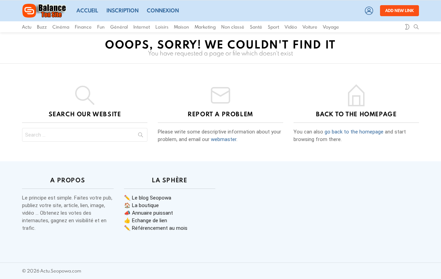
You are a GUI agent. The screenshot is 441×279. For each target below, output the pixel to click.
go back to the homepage (354, 132)
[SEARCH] (416, 26)
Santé (256, 27)
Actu (26, 27)
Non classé (232, 27)
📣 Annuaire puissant (148, 213)
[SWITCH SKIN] (407, 26)
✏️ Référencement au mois (155, 228)
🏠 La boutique (141, 205)
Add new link (399, 10)
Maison (181, 27)
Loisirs (161, 27)
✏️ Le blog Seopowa (147, 198)
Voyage (331, 27)
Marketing (205, 27)
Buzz (42, 27)
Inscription (122, 10)
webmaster (223, 139)
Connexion (163, 10)
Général (119, 27)
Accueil (87, 10)
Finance (83, 27)
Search (140, 136)
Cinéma (60, 27)
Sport (273, 27)
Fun (101, 27)
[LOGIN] (369, 11)
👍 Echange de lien (145, 220)
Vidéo (291, 27)
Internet (141, 27)
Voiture (309, 27)
